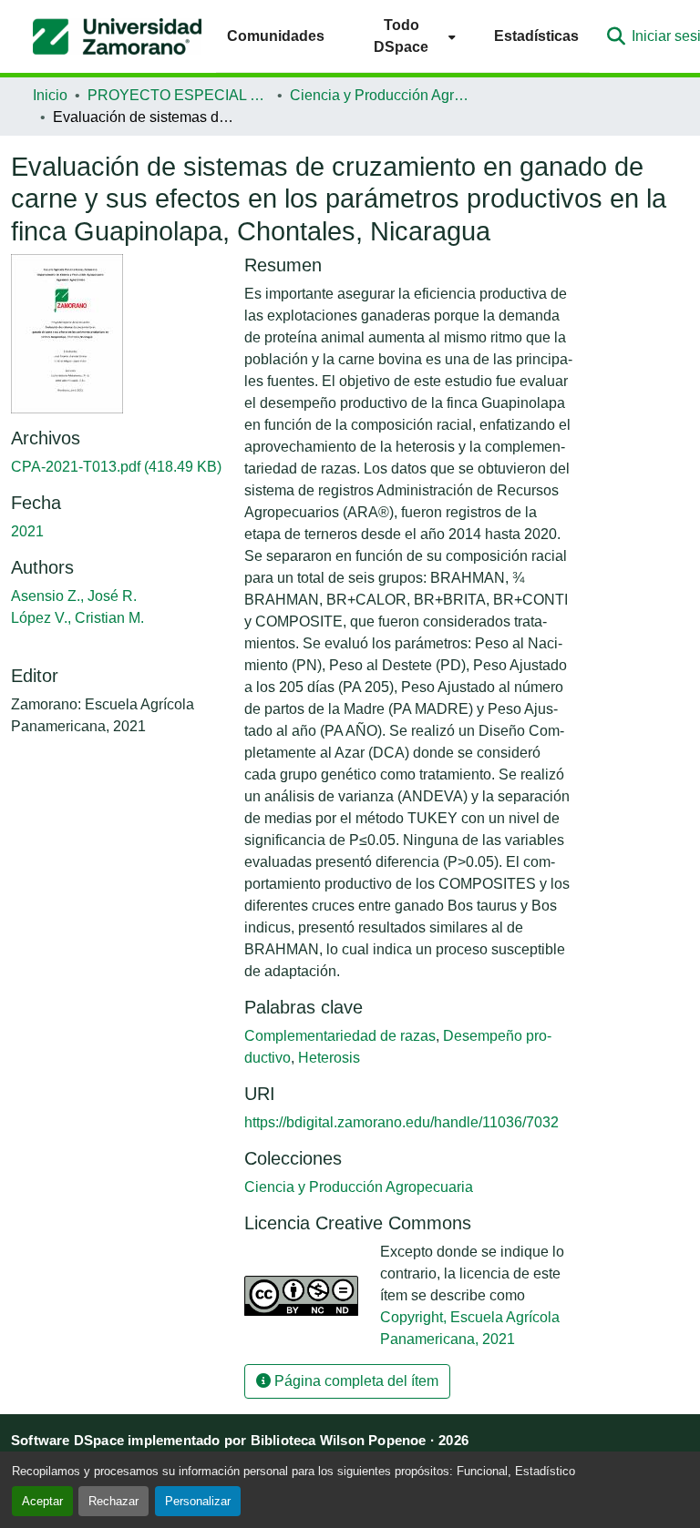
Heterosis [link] (329, 1057)
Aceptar (42, 1501)
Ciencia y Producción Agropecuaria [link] (381, 95)
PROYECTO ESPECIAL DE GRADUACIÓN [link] (179, 95)
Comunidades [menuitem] (275, 36)
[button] (117, 36)
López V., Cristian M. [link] (77, 618)
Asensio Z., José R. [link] (74, 596)
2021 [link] (27, 531)
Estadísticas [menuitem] (536, 36)
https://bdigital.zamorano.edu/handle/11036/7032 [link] (401, 1122)
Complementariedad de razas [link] (340, 1036)
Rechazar (113, 1501)
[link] (116, 467)
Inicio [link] (50, 95)
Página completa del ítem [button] (354, 1381)
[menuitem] (409, 36)
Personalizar (198, 1501)
